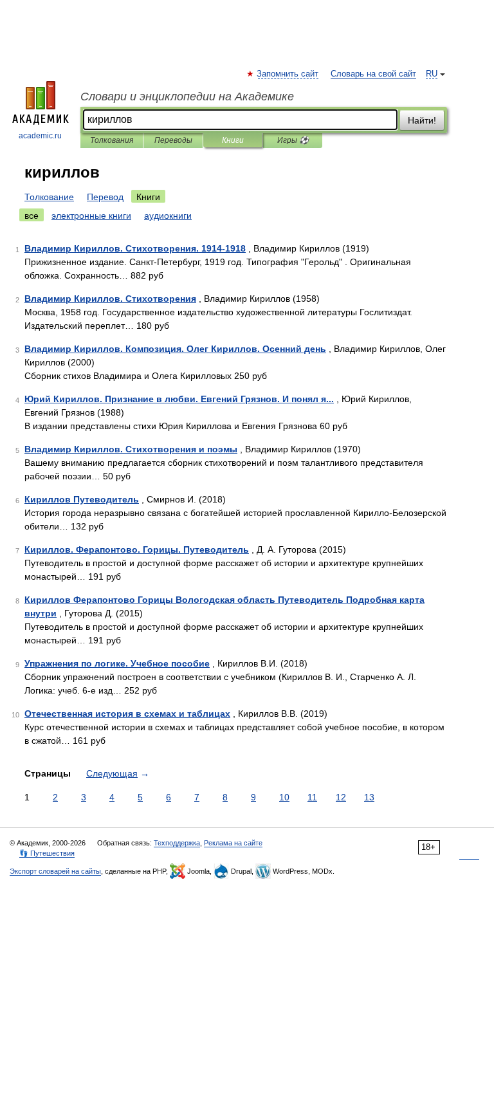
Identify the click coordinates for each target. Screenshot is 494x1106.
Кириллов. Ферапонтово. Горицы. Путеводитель (136, 549)
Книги (233, 140)
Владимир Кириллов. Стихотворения (110, 298)
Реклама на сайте (233, 843)
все (31, 215)
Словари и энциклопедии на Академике (187, 96)
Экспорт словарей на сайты (55, 871)
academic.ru (40, 135)
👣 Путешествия (47, 853)
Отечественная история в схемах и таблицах (127, 713)
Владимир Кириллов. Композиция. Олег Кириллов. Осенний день (175, 349)
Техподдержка (177, 843)
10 (284, 797)
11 (312, 797)
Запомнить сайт (288, 73)
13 (369, 797)
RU (431, 73)
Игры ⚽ (293, 140)
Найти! (422, 120)
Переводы (173, 140)
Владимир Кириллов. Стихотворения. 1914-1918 (135, 248)
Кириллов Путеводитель (81, 499)
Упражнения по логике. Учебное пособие (117, 663)
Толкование (49, 197)
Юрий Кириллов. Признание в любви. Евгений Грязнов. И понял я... (179, 399)
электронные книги (91, 215)
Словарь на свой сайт (373, 73)
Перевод (105, 197)
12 (341, 797)
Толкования (111, 140)
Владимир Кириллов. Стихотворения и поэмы (130, 449)
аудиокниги (168, 215)
